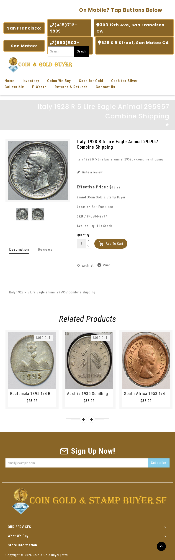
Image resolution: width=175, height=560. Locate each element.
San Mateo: (24, 46)
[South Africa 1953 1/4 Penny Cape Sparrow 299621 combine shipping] (146, 360)
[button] (88, 241)
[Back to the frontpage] (167, 124)
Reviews (45, 249)
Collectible (14, 87)
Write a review (92, 172)
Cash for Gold (91, 81)
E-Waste (39, 87)
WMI (65, 555)
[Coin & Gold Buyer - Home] (39, 64)
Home (10, 81)
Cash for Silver (124, 81)
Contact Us (105, 87)
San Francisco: (24, 28)
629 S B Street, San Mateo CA (133, 46)
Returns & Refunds (71, 87)
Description (19, 249)
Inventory (31, 81)
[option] (22, 214)
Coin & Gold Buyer (46, 555)
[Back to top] (161, 546)
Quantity (83, 235)
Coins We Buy (59, 81)
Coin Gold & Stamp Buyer (106, 197)
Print (106, 265)
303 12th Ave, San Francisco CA (130, 28)
